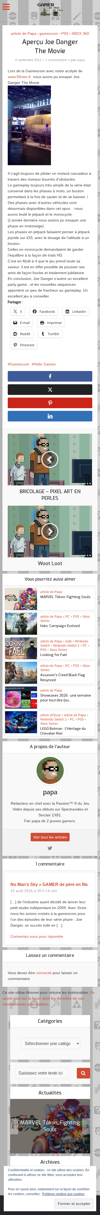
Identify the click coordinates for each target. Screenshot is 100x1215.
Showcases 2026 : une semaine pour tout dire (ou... (65, 697)
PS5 (76, 617)
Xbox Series (58, 650)
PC (67, 617)
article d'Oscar (50, 715)
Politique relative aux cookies (63, 1194)
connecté (43, 973)
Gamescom (19, 364)
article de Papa (23, 33)
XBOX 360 (80, 33)
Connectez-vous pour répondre (36, 936)
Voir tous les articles (50, 837)
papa (81, 60)
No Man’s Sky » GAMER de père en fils (49, 884)
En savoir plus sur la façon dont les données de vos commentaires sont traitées (48, 998)
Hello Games (45, 364)
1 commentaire (56, 60)
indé (68, 641)
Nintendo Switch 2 (66, 645)
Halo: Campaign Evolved (60, 626)
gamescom (48, 33)
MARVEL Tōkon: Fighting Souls (65, 597)
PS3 (64, 33)
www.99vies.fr (19, 77)
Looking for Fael (53, 655)
